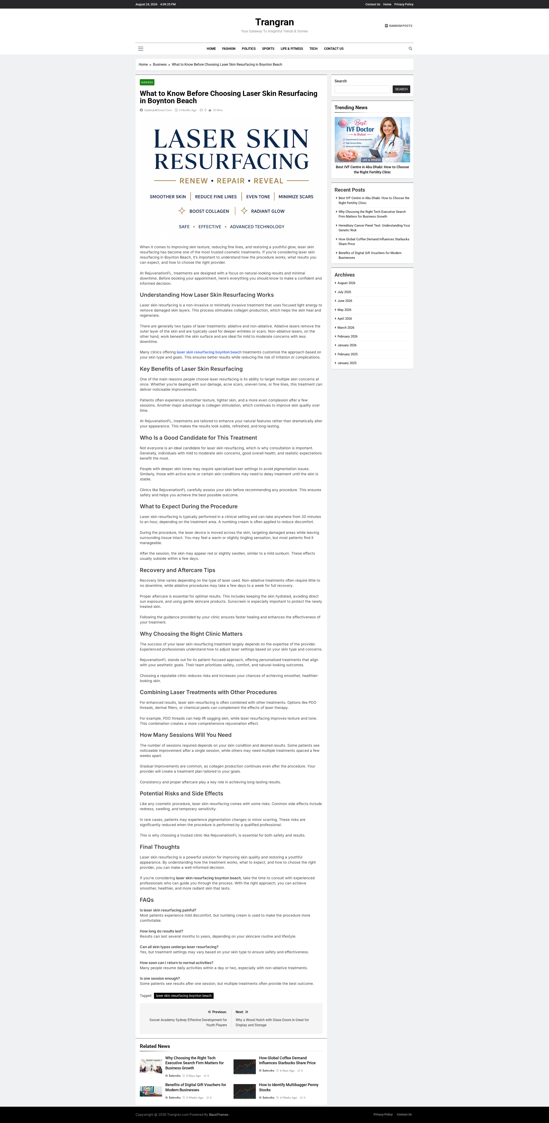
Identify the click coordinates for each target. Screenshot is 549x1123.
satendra (175, 1075)
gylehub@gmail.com (158, 110)
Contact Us (372, 4)
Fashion (228, 49)
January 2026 (347, 345)
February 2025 (347, 354)
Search (341, 81)
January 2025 (347, 363)
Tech (313, 49)
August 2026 (346, 283)
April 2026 (345, 319)
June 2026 (345, 301)
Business (147, 82)
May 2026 (344, 310)
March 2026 (346, 328)
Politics (249, 49)
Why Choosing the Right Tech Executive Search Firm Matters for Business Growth (194, 1063)
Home (387, 4)
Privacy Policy (403, 4)
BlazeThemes (218, 1114)
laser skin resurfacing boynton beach (184, 996)
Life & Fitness (292, 49)
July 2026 (344, 292)
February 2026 (347, 336)
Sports (268, 49)
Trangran (274, 22)
